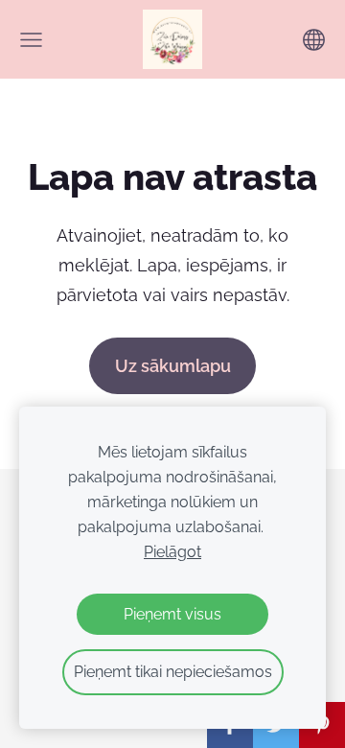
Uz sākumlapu (173, 366)
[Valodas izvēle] (314, 39)
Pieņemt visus (172, 614)
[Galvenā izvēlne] (31, 39)
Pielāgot (172, 552)
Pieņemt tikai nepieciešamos (173, 672)
